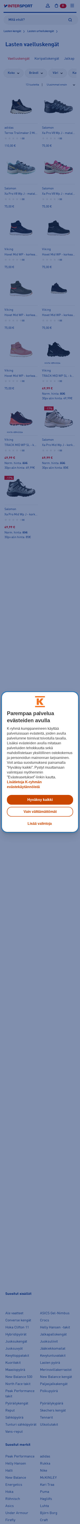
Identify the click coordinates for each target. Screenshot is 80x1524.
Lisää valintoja (40, 823)
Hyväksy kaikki (40, 800)
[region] (40, 762)
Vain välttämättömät (40, 811)
